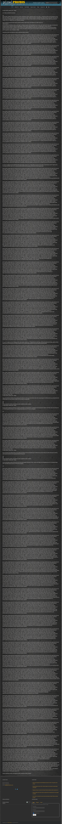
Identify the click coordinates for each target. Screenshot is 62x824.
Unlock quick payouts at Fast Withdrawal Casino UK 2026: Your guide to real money (45, 783)
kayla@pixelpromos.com (9, 785)
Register (37, 802)
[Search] (48, 7)
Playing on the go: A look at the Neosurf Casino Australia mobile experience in (45, 790)
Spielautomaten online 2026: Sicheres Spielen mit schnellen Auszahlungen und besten (45, 787)
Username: (34, 806)
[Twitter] (17, 789)
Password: (34, 809)
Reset (41, 802)
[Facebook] (15, 789)
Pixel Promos (10, 822)
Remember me (36, 813)
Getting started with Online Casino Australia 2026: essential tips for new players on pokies (46, 793)
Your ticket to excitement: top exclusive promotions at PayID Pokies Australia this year (45, 797)
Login (34, 802)
